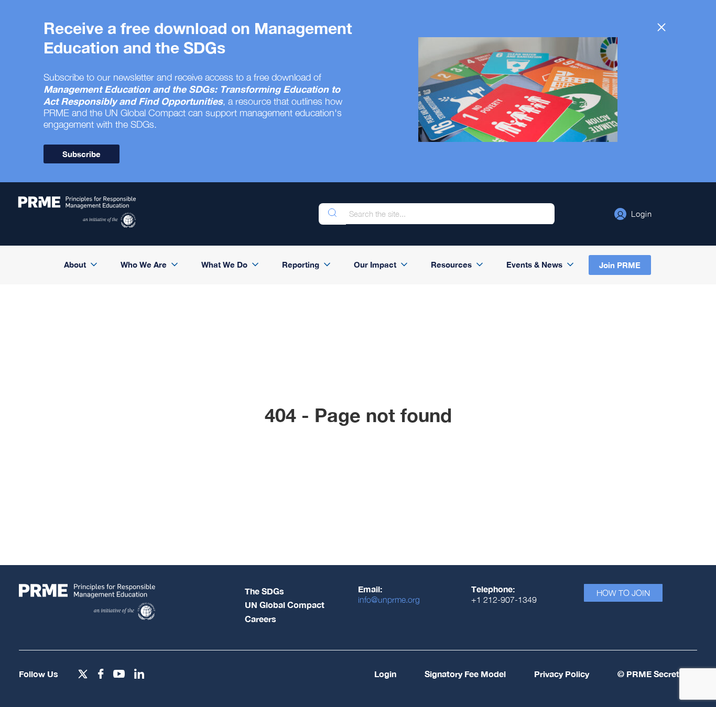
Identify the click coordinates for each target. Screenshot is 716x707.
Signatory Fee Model (465, 674)
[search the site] (332, 214)
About (75, 264)
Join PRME (620, 265)
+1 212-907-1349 (504, 599)
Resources (451, 264)
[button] (633, 213)
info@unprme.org (389, 599)
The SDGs (264, 591)
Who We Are (144, 264)
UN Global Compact (284, 605)
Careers (260, 619)
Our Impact (375, 264)
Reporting (300, 264)
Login (385, 674)
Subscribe (81, 154)
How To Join (623, 593)
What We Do (224, 264)
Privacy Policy (561, 674)
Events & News (534, 264)
